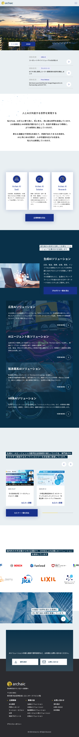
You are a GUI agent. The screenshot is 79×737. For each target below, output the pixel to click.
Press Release (45, 79)
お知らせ (43, 57)
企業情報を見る (39, 217)
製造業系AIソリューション (36, 710)
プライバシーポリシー (14, 724)
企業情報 (12, 700)
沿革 (10, 713)
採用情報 (57, 710)
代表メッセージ (14, 707)
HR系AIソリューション (35, 707)
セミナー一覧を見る (21, 513)
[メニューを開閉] (76, 3)
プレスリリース (45, 68)
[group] (20, 488)
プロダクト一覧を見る (60, 290)
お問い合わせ (59, 700)
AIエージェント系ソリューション (38, 713)
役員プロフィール (15, 716)
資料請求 (28, 44)
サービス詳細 (14, 44)
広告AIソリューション (35, 716)
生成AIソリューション (35, 704)
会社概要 (12, 704)
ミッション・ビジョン (16, 710)
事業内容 (31, 700)
